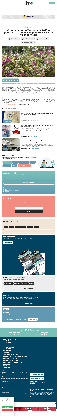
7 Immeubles (17, 283)
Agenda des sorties (11, 360)
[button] (4, 80)
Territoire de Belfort (43, 38)
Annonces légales (10, 358)
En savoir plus (6, 191)
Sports (8, 344)
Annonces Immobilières (12, 362)
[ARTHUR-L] (28, 409)
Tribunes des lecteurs (12, 352)
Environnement (10, 347)
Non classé (28, 27)
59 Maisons (24, 283)
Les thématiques (9, 339)
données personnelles (37, 214)
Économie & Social (7, 121)
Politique (9, 340)
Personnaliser (7, 412)
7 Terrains (31, 283)
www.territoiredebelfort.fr (24, 104)
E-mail (16, 205)
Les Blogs (7, 350)
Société (8, 345)
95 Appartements (8, 283)
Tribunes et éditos (10, 354)
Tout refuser (7, 410)
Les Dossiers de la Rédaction (15, 356)
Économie (9, 342)
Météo (5, 366)
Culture (5, 136)
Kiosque (6, 364)
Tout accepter (7, 407)
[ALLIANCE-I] (28, 23)
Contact (6, 368)
